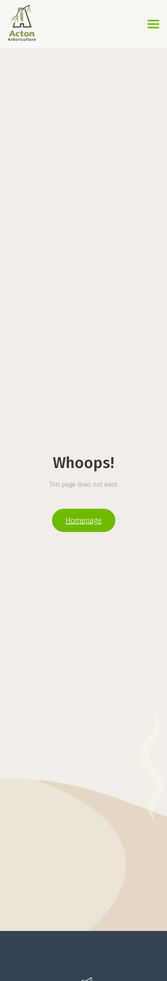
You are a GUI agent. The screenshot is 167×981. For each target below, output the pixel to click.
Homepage (84, 520)
